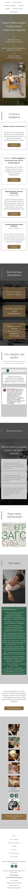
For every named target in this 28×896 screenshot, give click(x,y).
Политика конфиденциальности (14, 877)
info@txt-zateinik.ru (14, 875)
